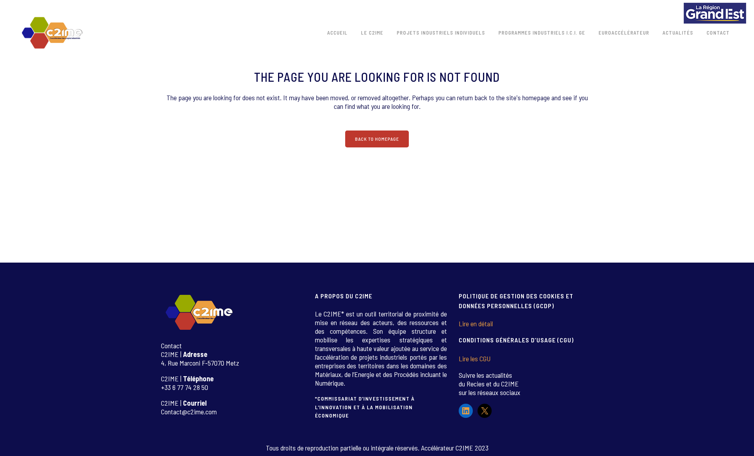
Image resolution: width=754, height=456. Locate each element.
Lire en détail (476, 323)
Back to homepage (377, 139)
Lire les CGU (474, 358)
